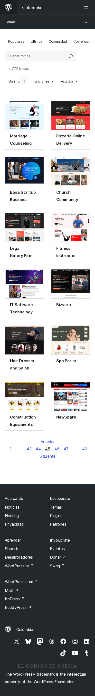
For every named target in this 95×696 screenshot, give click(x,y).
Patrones (58, 524)
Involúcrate (60, 540)
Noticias (12, 507)
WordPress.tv (19, 565)
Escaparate (60, 498)
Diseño (17, 81)
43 (29, 448)
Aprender (13, 540)
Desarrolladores (19, 557)
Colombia (24, 629)
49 (84, 448)
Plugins (56, 515)
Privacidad (14, 524)
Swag (57, 565)
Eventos (57, 548)
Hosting (12, 515)
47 (66, 448)
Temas (10, 22)
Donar (58, 557)
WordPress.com (21, 581)
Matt (12, 590)
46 (56, 448)
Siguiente (47, 456)
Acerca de (14, 498)
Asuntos (67, 81)
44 (38, 448)
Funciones (41, 81)
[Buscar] (71, 56)
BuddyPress (18, 607)
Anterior (48, 441)
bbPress (15, 598)
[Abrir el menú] (87, 7)
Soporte (12, 548)
